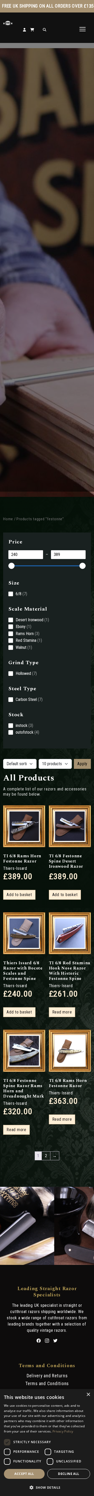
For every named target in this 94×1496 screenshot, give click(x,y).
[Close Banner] (90, 6)
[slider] (11, 566)
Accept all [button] (24, 1474)
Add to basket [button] (19, 894)
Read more (62, 1012)
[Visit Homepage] (8, 24)
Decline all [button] (68, 1474)
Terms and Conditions (47, 1383)
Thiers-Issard (15, 868)
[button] (47, 1487)
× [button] (88, 1395)
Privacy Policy (62, 1431)
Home (8, 519)
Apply (82, 763)
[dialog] (47, 1442)
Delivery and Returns (47, 1375)
